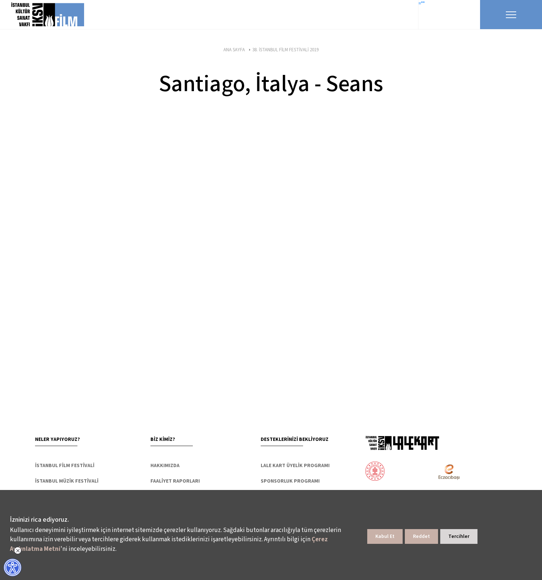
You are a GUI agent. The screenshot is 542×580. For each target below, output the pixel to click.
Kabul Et (385, 536)
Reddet (421, 536)
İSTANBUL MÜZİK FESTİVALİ (66, 481)
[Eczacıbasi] (444, 472)
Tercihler (458, 536)
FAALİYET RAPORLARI (175, 481)
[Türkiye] (404, 472)
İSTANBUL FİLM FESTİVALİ (64, 465)
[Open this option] (402, 442)
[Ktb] (375, 472)
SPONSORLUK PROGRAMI (290, 481)
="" (421, 3)
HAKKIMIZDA (165, 465)
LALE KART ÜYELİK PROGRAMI (295, 465)
